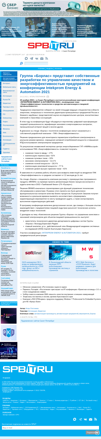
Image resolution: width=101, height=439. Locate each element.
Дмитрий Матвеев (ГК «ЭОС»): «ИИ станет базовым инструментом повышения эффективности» (11, 31)
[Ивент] (9, 316)
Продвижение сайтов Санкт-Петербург (6, 159)
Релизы (15, 402)
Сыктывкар (5, 278)
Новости (5, 400)
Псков (3, 266)
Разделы (49, 68)
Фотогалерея (30, 402)
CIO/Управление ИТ (9, 144)
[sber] (50, 8)
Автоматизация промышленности (10, 79)
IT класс (50, 400)
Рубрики (41, 68)
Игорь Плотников (37, 97)
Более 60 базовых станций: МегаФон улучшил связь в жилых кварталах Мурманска (8, 235)
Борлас (93, 314)
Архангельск (6, 193)
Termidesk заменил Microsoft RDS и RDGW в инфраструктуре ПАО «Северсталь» (37, 32)
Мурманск (5, 229)
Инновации (7, 140)
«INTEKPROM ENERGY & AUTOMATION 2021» (61, 233)
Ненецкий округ (7, 288)
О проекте (6, 378)
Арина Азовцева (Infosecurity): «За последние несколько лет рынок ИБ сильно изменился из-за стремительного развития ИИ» (63, 29)
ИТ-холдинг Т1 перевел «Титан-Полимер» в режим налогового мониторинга (8, 272)
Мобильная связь (9, 87)
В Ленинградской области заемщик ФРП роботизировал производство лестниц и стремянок (60, 266)
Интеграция (7, 96)
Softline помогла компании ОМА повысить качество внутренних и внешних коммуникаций (58, 294)
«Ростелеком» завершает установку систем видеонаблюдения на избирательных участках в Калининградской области (8, 220)
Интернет (6, 83)
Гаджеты (6, 149)
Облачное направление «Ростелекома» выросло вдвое (45, 287)
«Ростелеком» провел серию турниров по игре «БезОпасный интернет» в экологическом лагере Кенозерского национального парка (7, 203)
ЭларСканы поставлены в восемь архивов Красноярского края (48, 297)
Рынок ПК (6, 99)
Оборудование (8, 110)
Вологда (4, 253)
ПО (4, 114)
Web (4, 132)
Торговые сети (8, 107)
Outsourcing (7, 118)
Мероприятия (32, 400)
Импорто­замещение (7, 73)
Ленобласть (5, 168)
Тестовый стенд (91, 400)
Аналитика (14, 400)
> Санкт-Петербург (68, 51)
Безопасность (8, 136)
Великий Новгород (8, 178)
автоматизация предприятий (68, 314)
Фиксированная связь (9, 91)
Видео (22, 402)
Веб (80, 407)
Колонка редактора (61, 400)
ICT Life (81, 400)
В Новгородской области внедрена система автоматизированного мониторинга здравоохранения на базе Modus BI (9, 185)
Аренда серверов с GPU (11, 414)
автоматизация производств (45, 314)
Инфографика (41, 402)
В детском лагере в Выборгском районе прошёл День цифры (8, 173)
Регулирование (8, 125)
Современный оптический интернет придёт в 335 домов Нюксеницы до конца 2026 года (8, 259)
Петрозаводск (6, 241)
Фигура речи (7, 402)
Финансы (6, 129)
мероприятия (84, 314)
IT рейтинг (73, 400)
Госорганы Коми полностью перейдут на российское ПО (7, 283)
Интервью (23, 400)
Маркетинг (7, 103)
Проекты (42, 400)
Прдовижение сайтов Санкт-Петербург (37, 321)
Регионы (58, 68)
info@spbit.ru (7, 392)
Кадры (5, 121)
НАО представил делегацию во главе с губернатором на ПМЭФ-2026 (8, 293)
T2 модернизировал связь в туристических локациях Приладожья (8, 247)
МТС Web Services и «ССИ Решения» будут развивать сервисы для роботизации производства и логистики (87, 266)
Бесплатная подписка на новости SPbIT (19, 424)
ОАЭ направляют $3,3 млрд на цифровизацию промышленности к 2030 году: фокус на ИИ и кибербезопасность (32, 266)
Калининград (6, 213)
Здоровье (6, 152)
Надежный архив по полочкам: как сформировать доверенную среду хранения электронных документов (87, 30)
